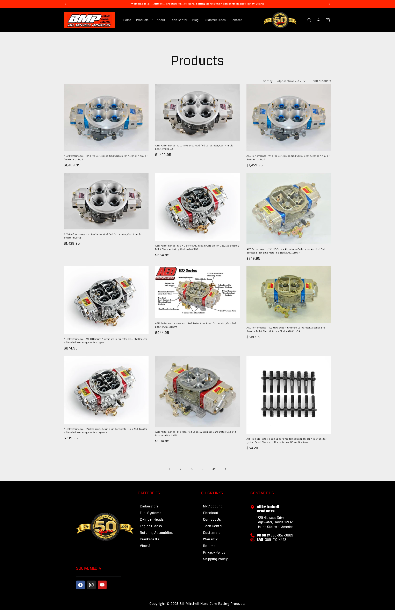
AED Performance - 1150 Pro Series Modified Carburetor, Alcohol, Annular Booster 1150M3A (288, 158)
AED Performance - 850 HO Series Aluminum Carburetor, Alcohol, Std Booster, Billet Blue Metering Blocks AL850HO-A (285, 329)
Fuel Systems (150, 513)
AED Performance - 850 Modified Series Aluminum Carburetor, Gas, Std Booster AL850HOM (195, 434)
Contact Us (212, 519)
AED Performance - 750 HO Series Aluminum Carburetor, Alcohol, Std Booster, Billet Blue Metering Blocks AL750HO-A (285, 251)
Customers (211, 532)
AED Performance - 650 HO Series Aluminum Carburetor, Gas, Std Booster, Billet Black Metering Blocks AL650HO (197, 247)
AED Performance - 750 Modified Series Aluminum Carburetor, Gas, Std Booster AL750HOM (195, 325)
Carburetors (149, 506)
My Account (212, 506)
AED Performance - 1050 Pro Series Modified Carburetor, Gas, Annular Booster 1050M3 (194, 147)
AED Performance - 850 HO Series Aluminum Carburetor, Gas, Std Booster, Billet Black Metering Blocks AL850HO (106, 431)
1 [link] (170, 469)
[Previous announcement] (65, 4)
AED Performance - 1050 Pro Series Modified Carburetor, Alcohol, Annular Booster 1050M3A (106, 158)
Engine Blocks (151, 526)
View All (146, 545)
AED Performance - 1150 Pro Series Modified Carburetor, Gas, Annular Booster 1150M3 (103, 236)
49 (214, 469)
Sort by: (268, 81)
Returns (209, 545)
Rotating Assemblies (156, 532)
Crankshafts (149, 539)
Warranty (210, 539)
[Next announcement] (329, 4)
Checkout (210, 513)
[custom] (80, 585)
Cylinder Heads (152, 519)
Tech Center (213, 526)
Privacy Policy (214, 552)
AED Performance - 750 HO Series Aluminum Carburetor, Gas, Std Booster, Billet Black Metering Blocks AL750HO (106, 341)
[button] (144, 20)
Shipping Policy (215, 559)
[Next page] (225, 468)
